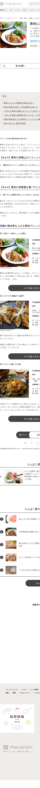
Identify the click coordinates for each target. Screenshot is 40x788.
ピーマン (17, 10)
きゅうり (32, 10)
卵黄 (35, 381)
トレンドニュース (12, 689)
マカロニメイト (25, 693)
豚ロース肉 (36, 248)
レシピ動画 (34, 689)
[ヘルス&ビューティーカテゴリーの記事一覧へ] (33, 46)
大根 (33, 379)
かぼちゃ (25, 10)
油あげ (34, 310)
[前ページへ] (25, 443)
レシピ (24, 689)
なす (11, 10)
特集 (7, 693)
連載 (14, 693)
